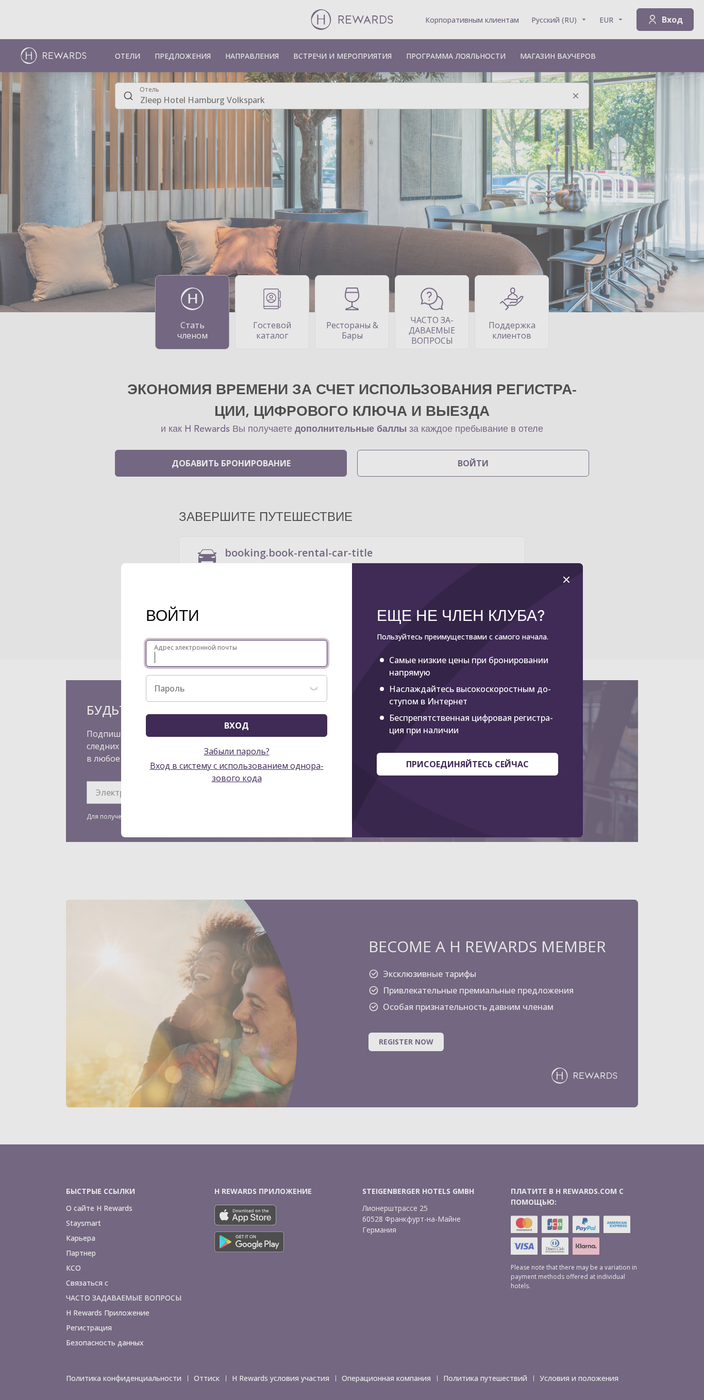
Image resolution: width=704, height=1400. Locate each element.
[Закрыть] (566, 579)
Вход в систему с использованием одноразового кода (237, 772)
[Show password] (314, 688)
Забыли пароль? (237, 751)
